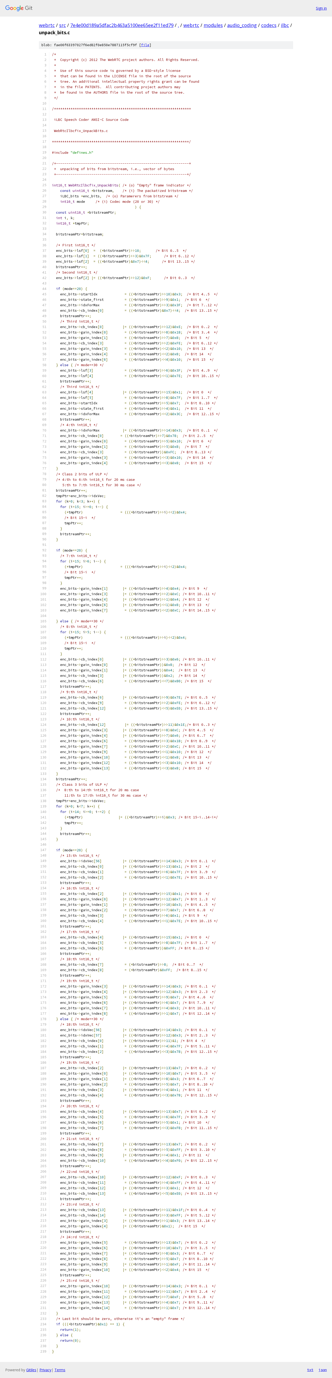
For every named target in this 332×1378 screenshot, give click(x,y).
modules (213, 25)
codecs (268, 25)
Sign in (321, 8)
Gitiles (31, 1369)
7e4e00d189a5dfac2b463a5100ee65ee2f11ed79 (122, 25)
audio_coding (242, 25)
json (323, 1369)
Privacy (45, 1369)
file (145, 45)
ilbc (285, 25)
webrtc (47, 25)
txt (310, 1369)
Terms (59, 1369)
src (62, 25)
